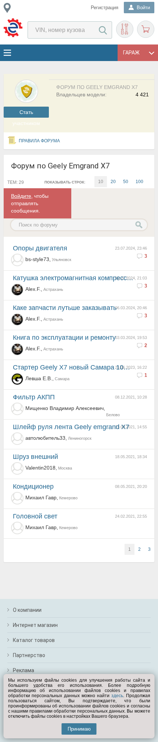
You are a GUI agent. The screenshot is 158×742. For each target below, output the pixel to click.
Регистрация (104, 7)
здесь (117, 695)
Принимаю (79, 729)
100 (139, 181)
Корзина (145, 29)
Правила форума (39, 140)
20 (113, 181)
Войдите (21, 196)
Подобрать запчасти (124, 29)
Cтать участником (26, 113)
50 (125, 181)
